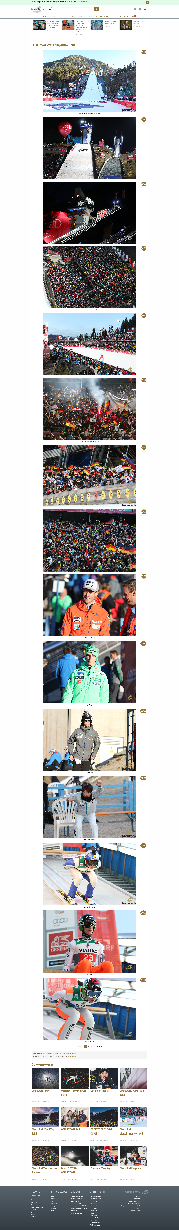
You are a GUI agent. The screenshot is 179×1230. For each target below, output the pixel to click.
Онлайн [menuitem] (53, 16)
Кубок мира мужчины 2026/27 (78, 1206)
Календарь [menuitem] (71, 16)
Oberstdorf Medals (99, 1090)
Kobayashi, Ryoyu (94, 1206)
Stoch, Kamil (93, 1220)
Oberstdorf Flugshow (130, 1168)
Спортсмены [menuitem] (81, 16)
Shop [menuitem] (119, 16)
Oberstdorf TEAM (40, 1090)
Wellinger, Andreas (95, 1225)
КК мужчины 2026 (75, 1201)
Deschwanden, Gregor (95, 1196)
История (33, 1214)
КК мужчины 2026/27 (76, 1211)
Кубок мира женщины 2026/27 (79, 1208)
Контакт (138, 1196)
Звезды (53, 1211)
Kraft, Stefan (93, 1208)
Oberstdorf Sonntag (100, 1168)
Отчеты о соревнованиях (37, 1207)
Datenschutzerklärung (134, 1201)
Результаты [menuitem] (61, 16)
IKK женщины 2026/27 (77, 1213)
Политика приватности (82, 2)
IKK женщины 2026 (76, 1203)
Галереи (38, 40)
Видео (52, 1196)
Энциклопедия (34, 1217)
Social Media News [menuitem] (129, 16)
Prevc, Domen (93, 1215)
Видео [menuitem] (113, 16)
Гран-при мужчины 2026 (77, 1196)
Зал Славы (53, 1208)
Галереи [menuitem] (90, 16)
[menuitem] (135, 9)
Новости (33, 1200)
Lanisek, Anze (93, 1211)
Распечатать (137, 1199)
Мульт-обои (54, 1203)
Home (33, 40)
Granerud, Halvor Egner (96, 1201)
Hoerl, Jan (92, 1203)
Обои (52, 1201)
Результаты (34, 1202)
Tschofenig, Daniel (95, 1222)
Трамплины (34, 1212)
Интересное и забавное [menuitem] (102, 16)
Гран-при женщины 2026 (77, 1199)
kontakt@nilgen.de (72, 1056)
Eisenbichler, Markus (95, 1199)
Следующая (99, 1046)
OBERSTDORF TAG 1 (71, 1129)
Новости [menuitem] (45, 16)
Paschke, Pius (93, 1213)
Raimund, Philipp (94, 1218)
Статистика (33, 1209)
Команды (53, 1206)
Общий (32, 1205)
